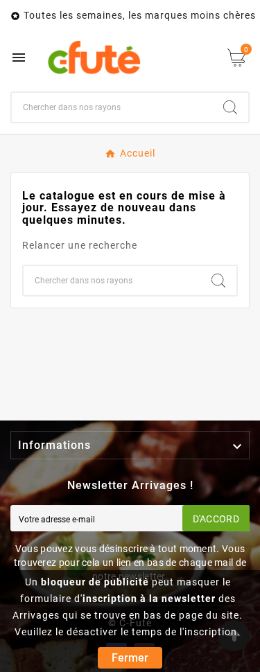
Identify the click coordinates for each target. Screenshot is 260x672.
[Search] (230, 107)
